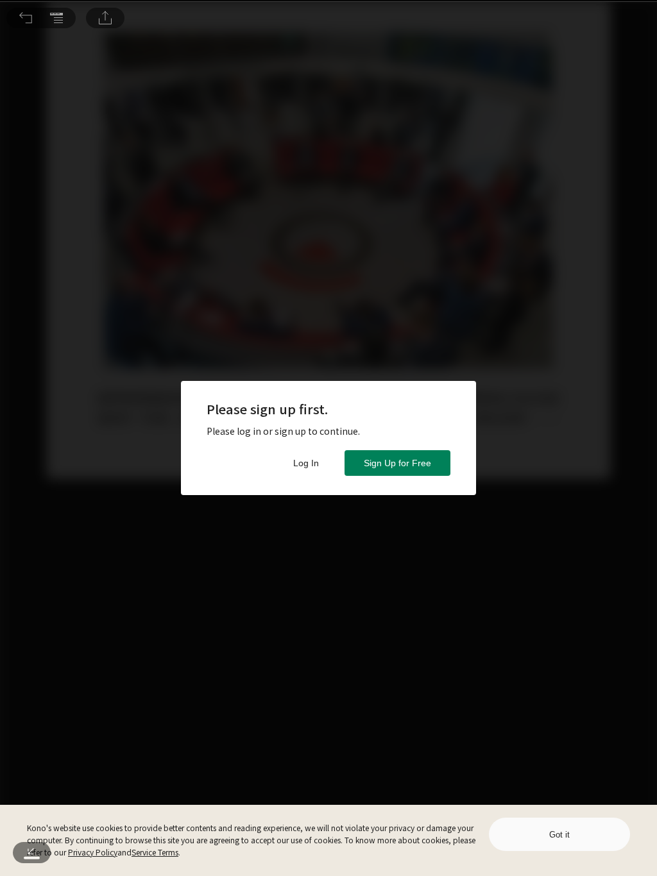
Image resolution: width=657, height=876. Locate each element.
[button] (25, 18)
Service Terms (155, 852)
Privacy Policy (92, 852)
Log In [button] (306, 463)
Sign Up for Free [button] (397, 463)
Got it (559, 834)
